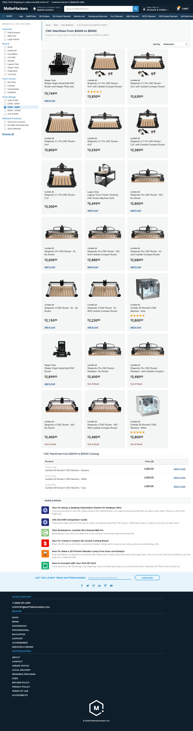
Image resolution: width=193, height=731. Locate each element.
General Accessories (16, 122)
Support (17, 638)
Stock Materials (14, 128)
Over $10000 (13, 114)
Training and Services (97, 16)
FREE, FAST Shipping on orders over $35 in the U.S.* (25, 2)
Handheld (12, 92)
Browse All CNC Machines (16, 24)
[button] (47, 9)
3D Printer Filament (62, 16)
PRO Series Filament (168, 16)
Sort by (156, 44)
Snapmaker (12, 71)
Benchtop (12, 82)
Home (48, 25)
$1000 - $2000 (14, 104)
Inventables (12, 54)
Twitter (87, 585)
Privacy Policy (21, 686)
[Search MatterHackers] (136, 9)
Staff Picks (31, 16)
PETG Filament (149, 16)
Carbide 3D (12, 50)
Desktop (11, 85)
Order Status (20, 665)
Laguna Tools (13, 64)
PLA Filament (117, 16)
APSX (10, 47)
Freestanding (13, 89)
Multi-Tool (12, 36)
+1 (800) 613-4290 (76, 2)
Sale (21, 16)
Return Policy (21, 682)
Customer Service (60, 2)
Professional (20, 630)
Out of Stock (93, 384)
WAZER (11, 61)
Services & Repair (22, 647)
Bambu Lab (79, 16)
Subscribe (147, 577)
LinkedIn (99, 585)
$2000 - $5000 (14, 107)
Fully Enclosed (14, 32)
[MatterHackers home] (15, 8)
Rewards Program (23, 674)
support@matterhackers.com (31, 607)
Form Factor (9, 78)
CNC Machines (67, 25)
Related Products (11, 118)
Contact (17, 661)
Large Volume (13, 39)
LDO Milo (11, 57)
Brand (5, 43)
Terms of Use (20, 691)
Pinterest (105, 585)
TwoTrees (12, 74)
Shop (15, 617)
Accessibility (20, 695)
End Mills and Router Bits (18, 125)
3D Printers (44, 16)
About (16, 657)
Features (7, 29)
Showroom (19, 626)
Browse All (8, 134)
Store (56, 25)
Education (18, 634)
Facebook (81, 585)
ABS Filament (132, 16)
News (15, 621)
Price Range (9, 97)
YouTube (111, 585)
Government (20, 642)
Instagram (93, 585)
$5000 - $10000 (14, 110)
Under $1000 (13, 100)
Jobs (15, 678)
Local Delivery (21, 670)
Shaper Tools (13, 67)
